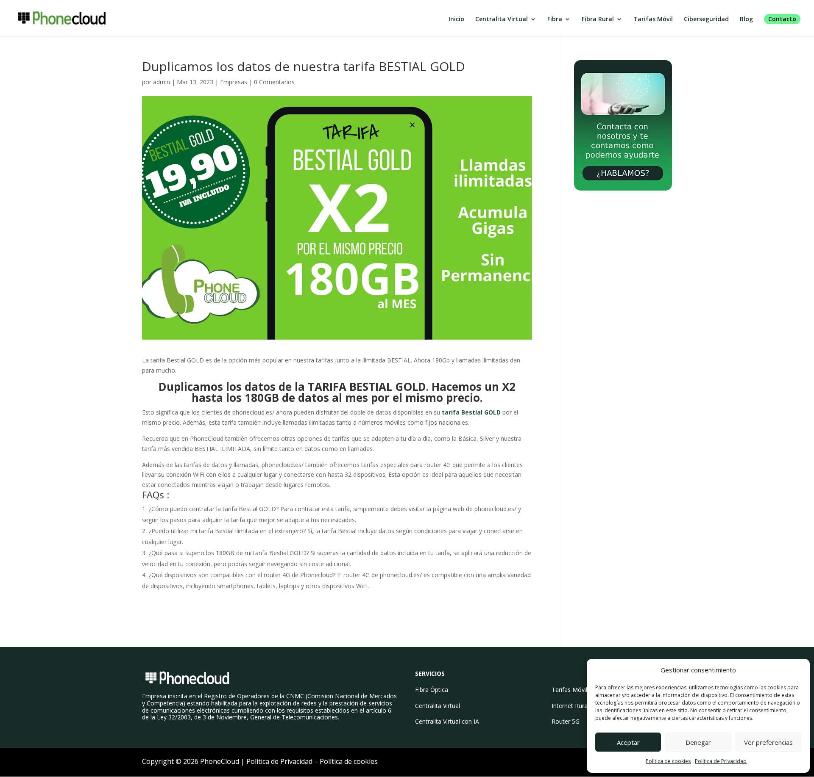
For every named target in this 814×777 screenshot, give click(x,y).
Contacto (782, 19)
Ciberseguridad (706, 19)
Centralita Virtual (501, 19)
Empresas (233, 82)
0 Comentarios (274, 82)
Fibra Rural (598, 19)
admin (161, 82)
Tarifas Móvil (653, 19)
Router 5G (566, 721)
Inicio (456, 19)
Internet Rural (570, 706)
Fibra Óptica (431, 690)
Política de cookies (668, 761)
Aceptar (628, 742)
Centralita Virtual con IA (447, 721)
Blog (746, 19)
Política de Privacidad (721, 761)
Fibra (554, 19)
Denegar (698, 742)
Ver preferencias (768, 742)
